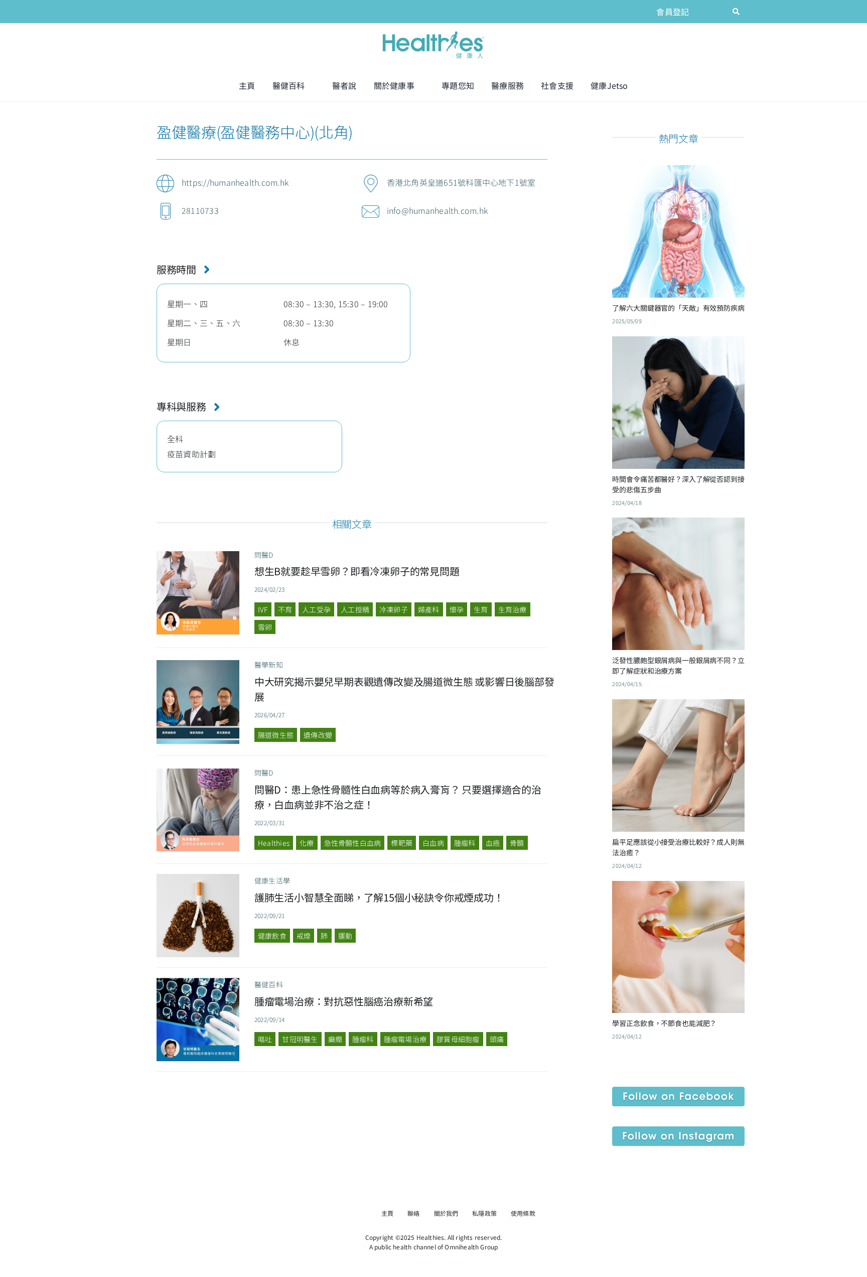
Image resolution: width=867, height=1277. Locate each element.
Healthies (274, 843)
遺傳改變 (318, 735)
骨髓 (517, 843)
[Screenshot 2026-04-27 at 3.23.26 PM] (198, 664)
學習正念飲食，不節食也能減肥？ (664, 1023)
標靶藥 (401, 843)
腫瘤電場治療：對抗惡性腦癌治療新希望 (343, 1001)
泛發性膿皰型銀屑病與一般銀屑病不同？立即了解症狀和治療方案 (678, 665)
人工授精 (355, 609)
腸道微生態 (276, 735)
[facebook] (703, 12)
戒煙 (304, 936)
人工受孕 (316, 609)
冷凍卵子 (393, 609)
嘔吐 (265, 1039)
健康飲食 (272, 936)
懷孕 (457, 609)
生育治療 (512, 609)
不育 (285, 609)
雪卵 (265, 627)
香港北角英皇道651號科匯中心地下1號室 (461, 182)
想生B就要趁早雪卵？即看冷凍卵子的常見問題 (357, 571)
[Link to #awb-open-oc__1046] (736, 11)
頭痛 (497, 1039)
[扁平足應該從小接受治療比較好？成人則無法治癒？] (678, 707)
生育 (481, 609)
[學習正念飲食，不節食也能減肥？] (678, 888)
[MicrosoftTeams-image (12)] (678, 1091)
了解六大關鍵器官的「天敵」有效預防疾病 (678, 308)
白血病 (433, 843)
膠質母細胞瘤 (458, 1039)
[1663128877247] (198, 982)
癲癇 (335, 1039)
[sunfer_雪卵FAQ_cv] (198, 555)
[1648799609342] (198, 773)
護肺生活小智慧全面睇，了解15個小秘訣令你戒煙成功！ (379, 897)
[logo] (433, 32)
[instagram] (719, 12)
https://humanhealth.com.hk (235, 182)
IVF (263, 609)
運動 (345, 936)
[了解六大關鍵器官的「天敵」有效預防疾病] (678, 173)
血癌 (493, 843)
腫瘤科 (465, 843)
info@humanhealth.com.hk (437, 210)
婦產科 (429, 609)
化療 (307, 843)
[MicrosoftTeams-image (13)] (678, 1130)
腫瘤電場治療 (405, 1039)
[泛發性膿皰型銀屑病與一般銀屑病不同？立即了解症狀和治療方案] (678, 525)
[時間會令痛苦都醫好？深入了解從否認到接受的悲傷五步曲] (678, 344)
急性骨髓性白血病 (352, 843)
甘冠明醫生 (300, 1039)
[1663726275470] (198, 878)
